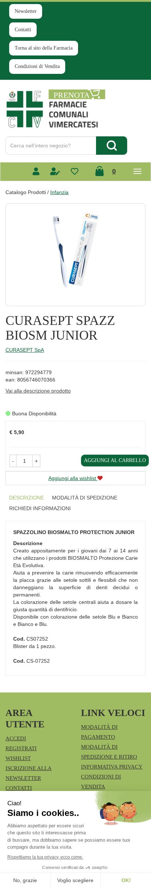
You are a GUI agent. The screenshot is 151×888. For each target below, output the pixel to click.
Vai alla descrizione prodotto (38, 391)
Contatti (23, 29)
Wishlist (18, 758)
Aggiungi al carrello (115, 460)
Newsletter (26, 11)
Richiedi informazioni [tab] (40, 508)
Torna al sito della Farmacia (44, 48)
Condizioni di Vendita (37, 66)
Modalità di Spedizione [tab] (84, 498)
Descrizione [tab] (26, 498)
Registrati (21, 748)
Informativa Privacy (112, 767)
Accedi (15, 738)
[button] (13, 461)
